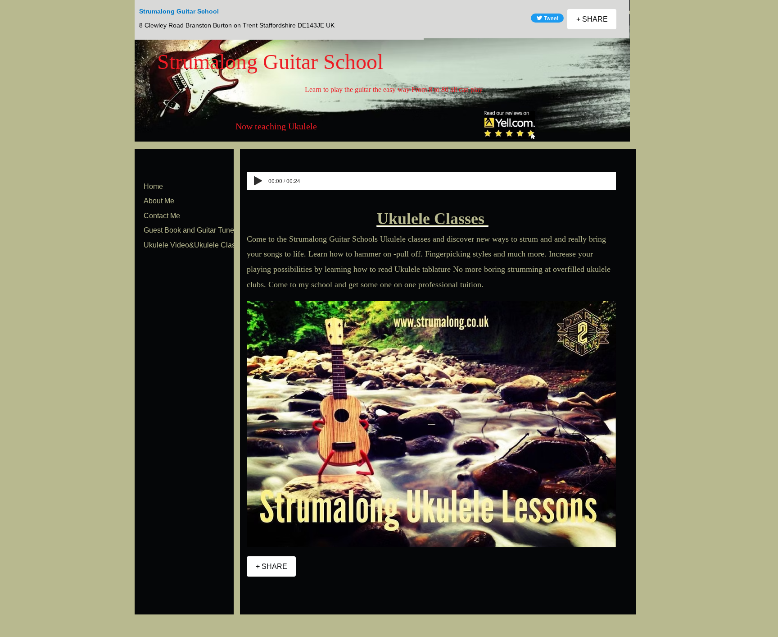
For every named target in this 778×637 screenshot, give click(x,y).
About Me (159, 201)
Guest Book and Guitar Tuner (190, 230)
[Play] (258, 180)
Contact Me (162, 216)
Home (153, 186)
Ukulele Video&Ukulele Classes (195, 245)
